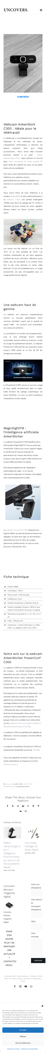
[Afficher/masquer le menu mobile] (41, 10)
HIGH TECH (27, 784)
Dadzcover (25, 976)
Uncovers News (10, 764)
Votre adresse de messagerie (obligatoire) (36, 904)
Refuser (23, 1036)
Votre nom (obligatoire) (36, 886)
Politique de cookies (13, 1049)
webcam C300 (13, 199)
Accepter (23, 1030)
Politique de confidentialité (29, 1049)
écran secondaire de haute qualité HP (26, 161)
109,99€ (36, 750)
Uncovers (9, 784)
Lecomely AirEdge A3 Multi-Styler (32, 846)
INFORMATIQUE (9, 786)
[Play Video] (23, 370)
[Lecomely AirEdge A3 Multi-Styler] (33, 833)
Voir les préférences (23, 1043)
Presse (23, 981)
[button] (42, 1006)
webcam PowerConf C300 (17, 530)
